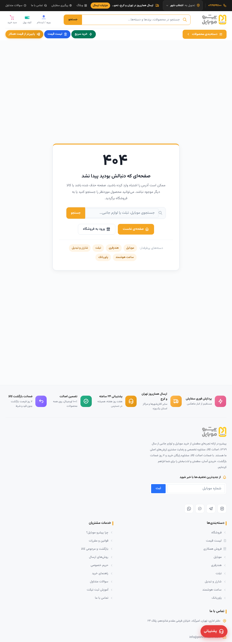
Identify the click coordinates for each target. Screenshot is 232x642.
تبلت (98, 248)
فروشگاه (216, 532)
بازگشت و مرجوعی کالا (94, 548)
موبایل (130, 248)
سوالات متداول (13, 5)
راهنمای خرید (100, 573)
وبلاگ (80, 5)
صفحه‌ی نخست (133, 229)
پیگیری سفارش (59, 5)
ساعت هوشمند (125, 257)
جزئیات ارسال (100, 5)
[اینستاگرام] (222, 508)
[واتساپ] (188, 508)
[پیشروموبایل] (214, 20)
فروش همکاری (212, 548)
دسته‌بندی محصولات (205, 34)
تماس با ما (37, 5)
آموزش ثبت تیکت (97, 589)
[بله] (199, 508)
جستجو (72, 19)
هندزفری (114, 248)
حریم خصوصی (99, 565)
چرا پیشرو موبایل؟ (97, 532)
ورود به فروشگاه (94, 229)
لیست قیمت (55, 34)
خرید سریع (81, 34)
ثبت (158, 488)
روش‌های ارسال (98, 557)
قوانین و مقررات (98, 540)
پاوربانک (103, 257)
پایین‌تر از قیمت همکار (22, 34)
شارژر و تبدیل (80, 248)
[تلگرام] (210, 508)
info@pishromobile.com (204, 637)
